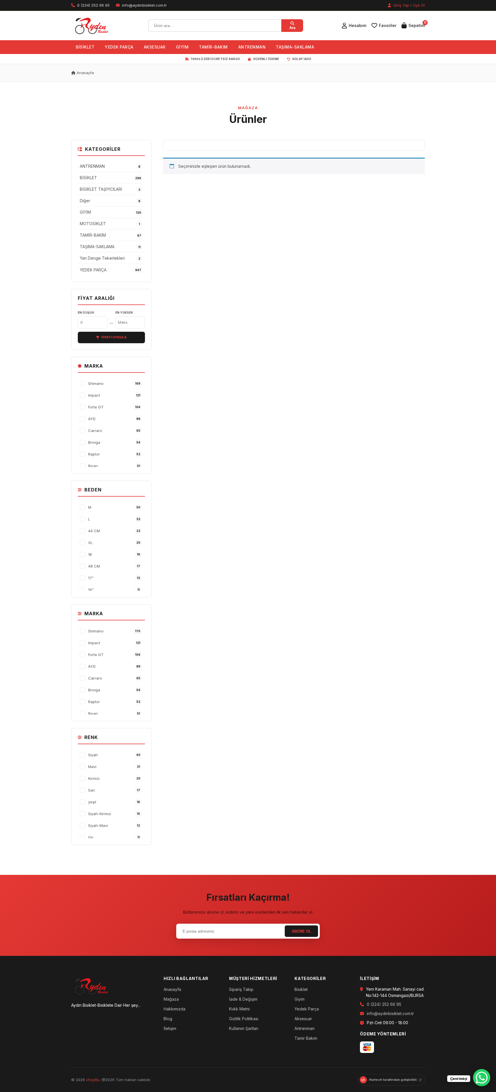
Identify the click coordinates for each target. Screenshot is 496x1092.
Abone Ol (301, 931)
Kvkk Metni (239, 1008)
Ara (292, 28)
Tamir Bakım (305, 1038)
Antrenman (304, 1028)
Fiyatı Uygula (114, 337)
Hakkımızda (174, 1008)
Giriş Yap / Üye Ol (408, 5)
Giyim (299, 999)
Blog (168, 1018)
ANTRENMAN (252, 47)
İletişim (170, 1028)
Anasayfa (84, 72)
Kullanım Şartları (243, 1028)
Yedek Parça (306, 1008)
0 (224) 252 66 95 (384, 1004)
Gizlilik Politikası (243, 1018)
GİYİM (182, 47)
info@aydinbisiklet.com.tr (390, 1013)
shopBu (93, 1079)
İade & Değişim (243, 999)
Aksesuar (303, 1018)
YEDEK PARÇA (119, 47)
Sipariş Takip (241, 989)
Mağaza (171, 999)
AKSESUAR (155, 47)
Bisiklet (301, 989)
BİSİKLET (85, 47)
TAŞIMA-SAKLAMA (295, 47)
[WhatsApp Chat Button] (481, 1077)
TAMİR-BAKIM (213, 47)
